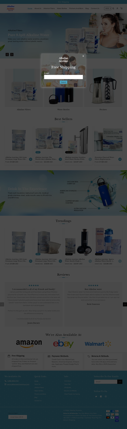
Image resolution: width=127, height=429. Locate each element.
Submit (63, 82)
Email (46, 73)
